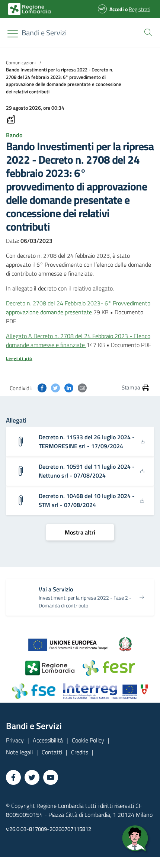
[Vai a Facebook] (13, 777)
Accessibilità (48, 740)
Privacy (15, 740)
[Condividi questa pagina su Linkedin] (68, 387)
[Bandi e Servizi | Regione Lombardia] (29, 9)
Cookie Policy (88, 740)
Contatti (52, 752)
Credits (79, 752)
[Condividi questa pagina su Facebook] (42, 387)
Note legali (19, 752)
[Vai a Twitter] (32, 777)
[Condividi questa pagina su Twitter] (55, 387)
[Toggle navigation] (12, 34)
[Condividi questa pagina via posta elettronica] (82, 387)
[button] (146, 31)
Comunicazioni (21, 62)
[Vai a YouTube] (50, 777)
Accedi (116, 9)
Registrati (139, 9)
